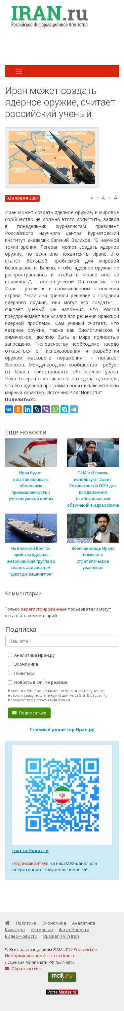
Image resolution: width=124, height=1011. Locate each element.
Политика (24, 673)
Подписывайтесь (30, 863)
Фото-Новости (74, 929)
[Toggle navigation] (19, 71)
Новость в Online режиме (40, 682)
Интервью (42, 929)
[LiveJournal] (37, 409)
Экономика (25, 664)
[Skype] (64, 409)
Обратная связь (26, 968)
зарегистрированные (44, 609)
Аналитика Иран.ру (34, 655)
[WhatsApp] (55, 409)
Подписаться (32, 713)
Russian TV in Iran (61, 936)
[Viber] (46, 409)
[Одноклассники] (18, 409)
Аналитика (83, 923)
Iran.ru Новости (30, 850)
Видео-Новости (21, 936)
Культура (15, 929)
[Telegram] (74, 409)
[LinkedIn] (27, 409)
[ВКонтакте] (9, 409)
